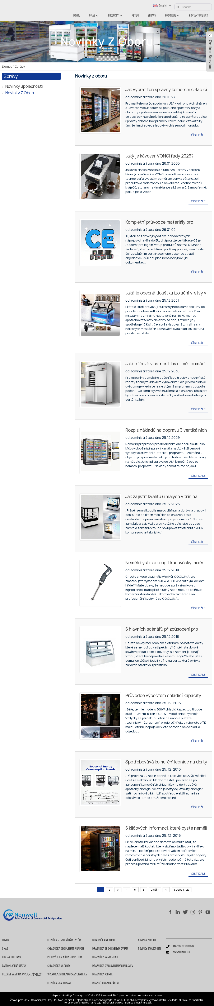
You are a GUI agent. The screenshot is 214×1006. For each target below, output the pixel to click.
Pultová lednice (63, 1000)
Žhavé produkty (19, 1000)
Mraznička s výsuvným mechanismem (112, 966)
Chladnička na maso (103, 940)
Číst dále (198, 135)
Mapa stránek (59, 995)
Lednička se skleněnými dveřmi (64, 940)
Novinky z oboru (20, 93)
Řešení (135, 15)
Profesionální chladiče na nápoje (82, 1002)
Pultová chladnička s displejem (64, 957)
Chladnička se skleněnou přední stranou (99, 1000)
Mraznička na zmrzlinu (105, 957)
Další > (155, 889)
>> (166, 889)
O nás (92, 15)
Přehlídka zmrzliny (136, 1000)
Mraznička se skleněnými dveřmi (110, 948)
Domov (76, 15)
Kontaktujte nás (198, 15)
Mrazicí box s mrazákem (105, 983)
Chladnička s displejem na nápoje (65, 948)
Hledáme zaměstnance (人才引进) (22, 974)
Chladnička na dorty (58, 966)
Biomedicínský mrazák (138, 1002)
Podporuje (170, 15)
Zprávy (152, 15)
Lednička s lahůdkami (59, 983)
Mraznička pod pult (102, 974)
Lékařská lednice (113, 1002)
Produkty (113, 15)
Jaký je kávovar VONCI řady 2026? (159, 156)
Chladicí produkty (41, 1000)
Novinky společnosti (24, 86)
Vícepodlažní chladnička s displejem (67, 974)
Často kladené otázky (14, 966)
